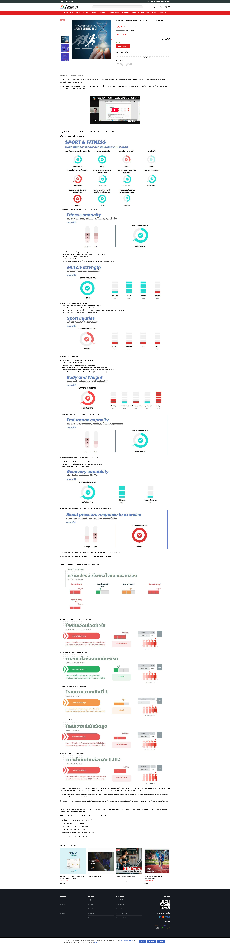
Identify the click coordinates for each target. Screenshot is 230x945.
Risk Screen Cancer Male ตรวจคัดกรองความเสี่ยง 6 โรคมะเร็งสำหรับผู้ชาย (72, 877)
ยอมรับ (161, 941)
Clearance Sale (143, 13)
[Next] (169, 868)
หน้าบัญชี (120, 900)
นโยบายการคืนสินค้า (123, 913)
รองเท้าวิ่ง (92, 918)
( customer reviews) (130, 27)
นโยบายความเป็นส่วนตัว (126, 941)
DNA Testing (134, 58)
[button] (111, 39)
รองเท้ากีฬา (86, 13)
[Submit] (141, 6)
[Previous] (60, 868)
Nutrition (125, 13)
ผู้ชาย (71, 13)
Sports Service (127, 58)
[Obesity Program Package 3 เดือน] (129, 861)
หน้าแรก (65, 13)
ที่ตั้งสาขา (163, 1)
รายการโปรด (150, 1)
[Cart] (160, 7)
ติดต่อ (168, 1)
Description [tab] (64, 75)
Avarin (121, 61)
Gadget (103, 13)
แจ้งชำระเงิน (157, 1)
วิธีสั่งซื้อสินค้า (122, 909)
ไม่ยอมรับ (151, 941)
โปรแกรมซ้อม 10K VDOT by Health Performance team (153, 877)
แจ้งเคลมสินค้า (122, 918)
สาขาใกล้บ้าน (163, 13)
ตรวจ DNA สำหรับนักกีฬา (144, 58)
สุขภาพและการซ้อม (114, 13)
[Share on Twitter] (121, 64)
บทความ (154, 13)
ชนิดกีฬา (94, 13)
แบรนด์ (134, 13)
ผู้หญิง (78, 13)
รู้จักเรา (64, 904)
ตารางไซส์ (166, 39)
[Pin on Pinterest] (127, 64)
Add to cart (123, 46)
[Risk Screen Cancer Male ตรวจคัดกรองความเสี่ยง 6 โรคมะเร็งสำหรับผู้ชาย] (73, 861)
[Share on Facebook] (118, 64)
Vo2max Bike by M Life (94, 876)
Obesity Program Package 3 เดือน (125, 876)
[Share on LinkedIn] (130, 64)
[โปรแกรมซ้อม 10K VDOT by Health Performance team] (157, 861)
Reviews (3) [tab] (73, 75)
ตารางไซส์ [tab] (81, 75)
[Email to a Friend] (124, 64)
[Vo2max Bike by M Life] (101, 861)
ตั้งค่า (95, 943)
